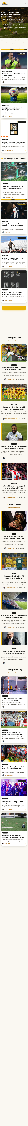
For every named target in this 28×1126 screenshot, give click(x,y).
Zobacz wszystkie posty (14, 340)
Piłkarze (5, 139)
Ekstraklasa (6, 105)
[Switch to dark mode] (22, 3)
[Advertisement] (14, 43)
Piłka (14, 573)
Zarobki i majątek (7, 71)
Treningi (5, 730)
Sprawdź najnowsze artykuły (13, 307)
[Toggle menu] (25, 3)
